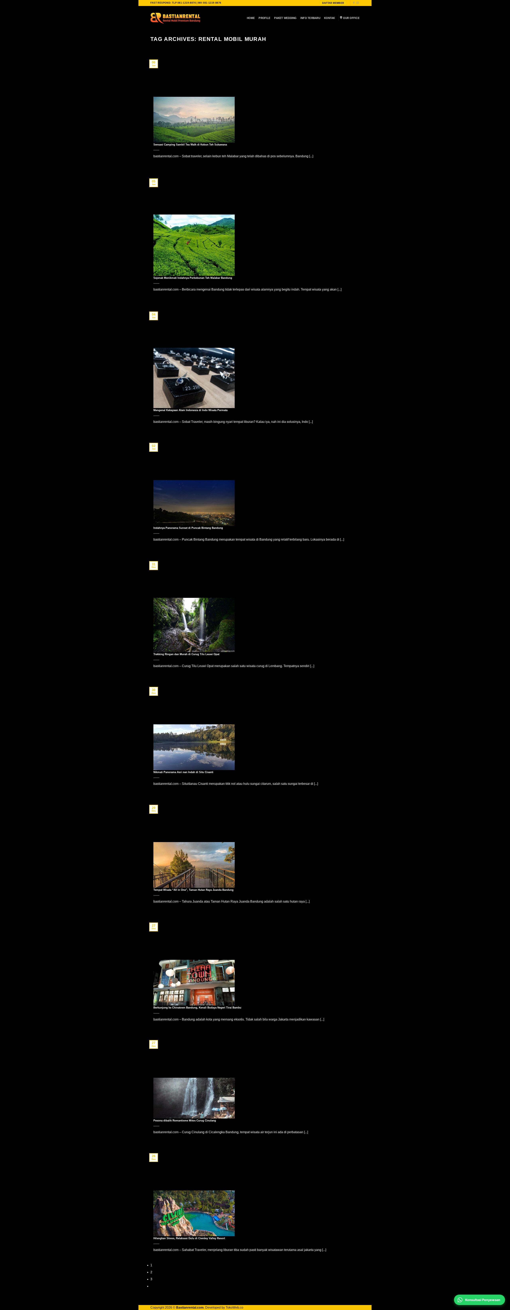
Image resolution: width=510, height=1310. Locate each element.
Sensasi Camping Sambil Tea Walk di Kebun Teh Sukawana (190, 144)
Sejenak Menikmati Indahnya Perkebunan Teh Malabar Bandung (192, 277)
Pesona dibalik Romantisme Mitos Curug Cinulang (184, 1120)
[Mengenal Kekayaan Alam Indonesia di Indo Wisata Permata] (194, 377)
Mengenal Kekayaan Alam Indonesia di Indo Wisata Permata (190, 410)
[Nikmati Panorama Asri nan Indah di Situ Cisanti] (194, 747)
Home (251, 18)
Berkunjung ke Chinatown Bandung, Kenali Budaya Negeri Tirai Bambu (197, 1007)
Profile (264, 18)
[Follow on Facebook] (354, 3)
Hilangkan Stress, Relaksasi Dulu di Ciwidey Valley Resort (189, 1238)
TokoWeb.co (234, 1307)
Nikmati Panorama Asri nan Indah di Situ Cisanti (183, 772)
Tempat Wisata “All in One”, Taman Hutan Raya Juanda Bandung (193, 889)
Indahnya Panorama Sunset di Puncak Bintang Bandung (188, 527)
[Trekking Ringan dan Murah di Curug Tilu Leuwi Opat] (194, 624)
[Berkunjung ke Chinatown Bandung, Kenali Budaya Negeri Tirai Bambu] (194, 982)
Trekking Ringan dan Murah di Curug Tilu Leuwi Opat (186, 654)
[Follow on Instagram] (357, 3)
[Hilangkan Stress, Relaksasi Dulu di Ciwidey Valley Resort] (194, 1213)
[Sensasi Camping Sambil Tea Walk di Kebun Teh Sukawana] (194, 119)
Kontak (329, 18)
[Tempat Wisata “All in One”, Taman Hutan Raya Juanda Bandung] (194, 864)
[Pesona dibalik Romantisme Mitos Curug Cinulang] (194, 1097)
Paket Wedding (285, 18)
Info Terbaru (310, 18)
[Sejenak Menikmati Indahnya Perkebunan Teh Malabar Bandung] (194, 245)
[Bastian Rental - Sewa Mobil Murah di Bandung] (175, 18)
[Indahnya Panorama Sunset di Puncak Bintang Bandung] (194, 502)
